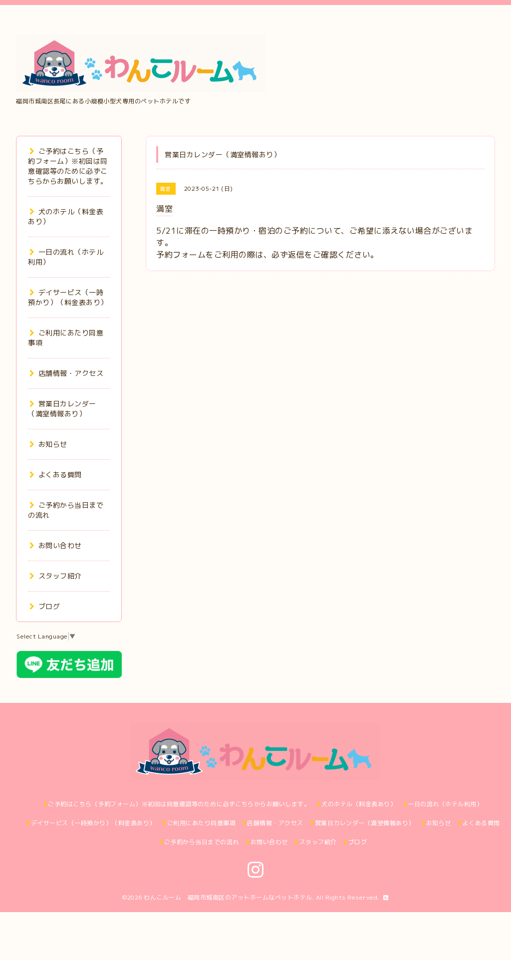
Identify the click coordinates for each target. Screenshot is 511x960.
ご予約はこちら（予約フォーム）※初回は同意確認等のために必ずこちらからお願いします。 (68, 166)
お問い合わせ (60, 545)
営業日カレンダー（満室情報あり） (62, 408)
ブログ (49, 606)
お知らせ (52, 444)
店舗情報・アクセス (70, 373)
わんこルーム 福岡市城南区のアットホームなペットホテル (228, 897)
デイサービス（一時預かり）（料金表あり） (68, 297)
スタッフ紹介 (60, 576)
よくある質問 (60, 474)
